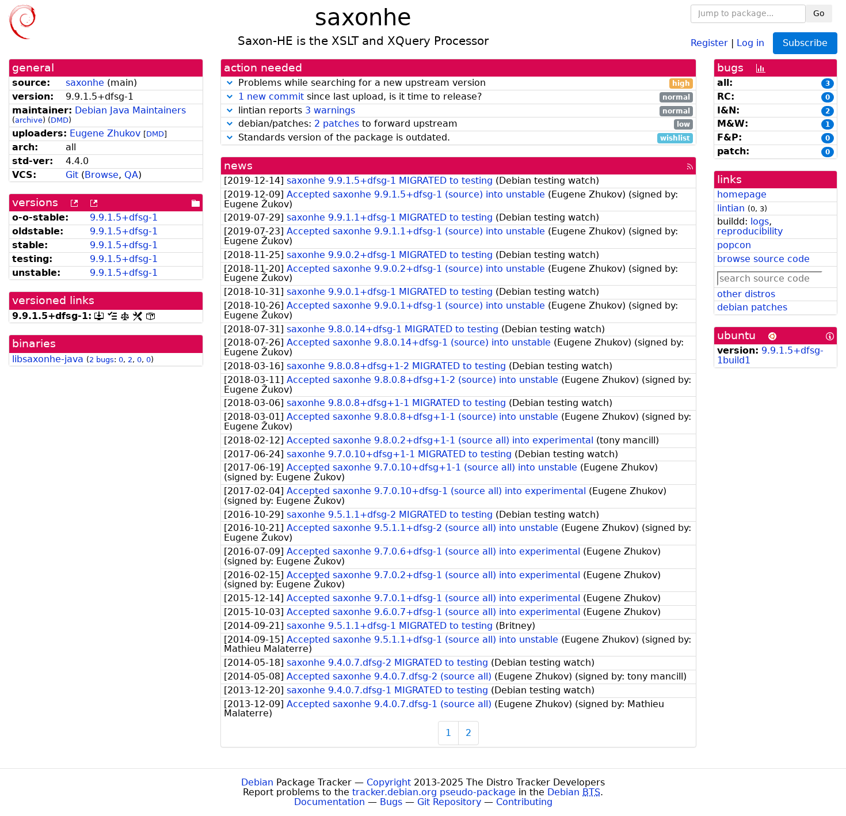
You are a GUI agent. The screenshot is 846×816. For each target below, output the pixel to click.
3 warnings (330, 110)
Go (819, 13)
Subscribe (805, 42)
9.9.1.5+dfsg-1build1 (770, 355)
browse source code (763, 258)
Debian (257, 782)
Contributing (524, 801)
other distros (746, 294)
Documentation (329, 801)
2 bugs (101, 359)
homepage (742, 194)
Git (72, 174)
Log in (750, 42)
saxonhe (85, 82)
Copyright (389, 782)
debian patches (752, 307)
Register (709, 42)
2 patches (336, 123)
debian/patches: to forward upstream (463, 124)
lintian (731, 208)
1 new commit (271, 96)
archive (29, 120)
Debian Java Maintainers (130, 110)
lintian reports (463, 111)
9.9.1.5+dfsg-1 (124, 217)
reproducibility (750, 231)
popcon (734, 245)
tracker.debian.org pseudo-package (434, 792)
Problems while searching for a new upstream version (463, 83)
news (238, 165)
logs (759, 221)
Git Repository (449, 801)
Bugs (391, 801)
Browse (102, 174)
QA (131, 174)
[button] (230, 82)
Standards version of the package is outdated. (463, 138)
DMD (59, 120)
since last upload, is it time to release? (464, 97)
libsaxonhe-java (47, 359)
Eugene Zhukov (105, 133)
